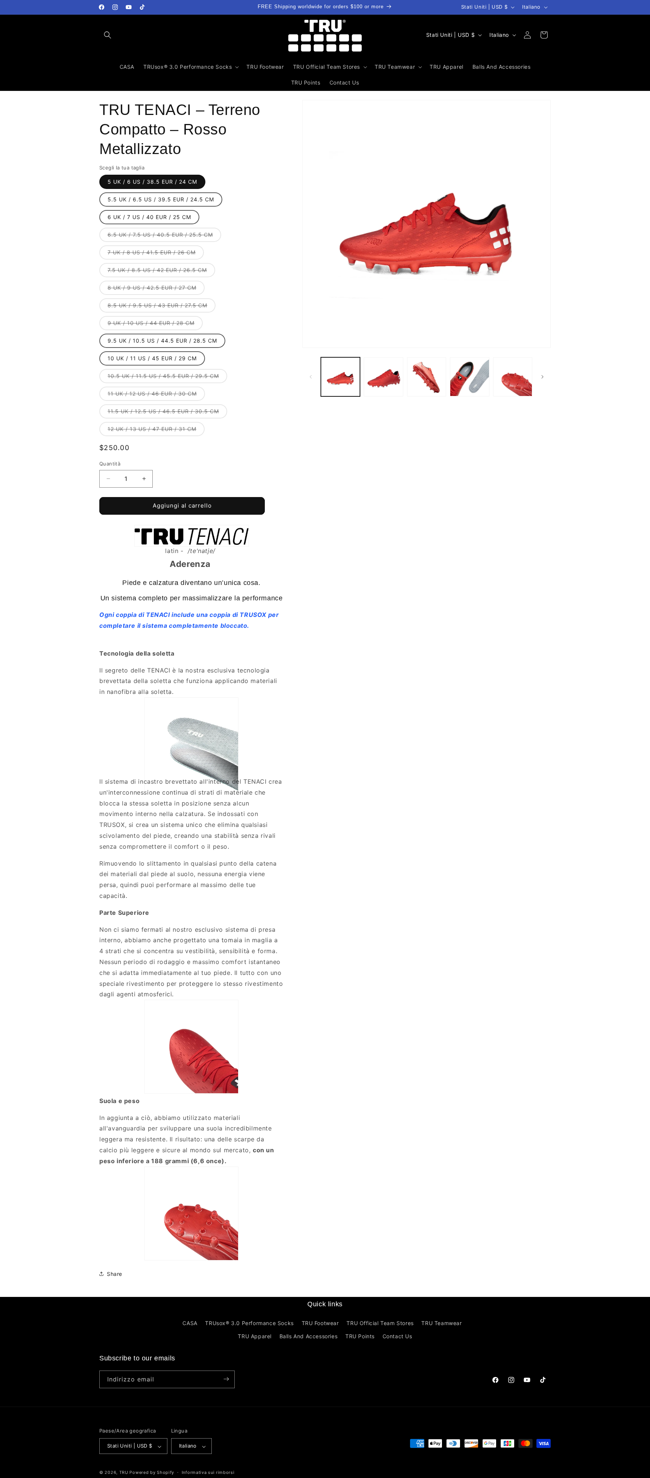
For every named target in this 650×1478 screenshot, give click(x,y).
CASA (189, 1322)
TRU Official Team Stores (379, 1322)
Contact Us (397, 1336)
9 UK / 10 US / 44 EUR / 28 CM (155, 324)
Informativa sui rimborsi (208, 1472)
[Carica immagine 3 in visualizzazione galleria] (426, 376)
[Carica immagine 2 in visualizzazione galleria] (383, 376)
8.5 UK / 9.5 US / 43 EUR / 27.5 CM (162, 307)
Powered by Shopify (151, 1472)
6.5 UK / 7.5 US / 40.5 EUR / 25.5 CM (164, 236)
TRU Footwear (320, 1322)
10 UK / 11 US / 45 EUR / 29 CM (152, 358)
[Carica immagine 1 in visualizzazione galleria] (340, 376)
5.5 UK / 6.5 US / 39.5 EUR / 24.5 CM (161, 199)
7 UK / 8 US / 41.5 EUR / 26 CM (156, 254)
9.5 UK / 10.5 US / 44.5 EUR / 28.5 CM (162, 340)
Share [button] (114, 1274)
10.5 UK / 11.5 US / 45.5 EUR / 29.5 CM (167, 377)
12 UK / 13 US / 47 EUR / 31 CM (156, 430)
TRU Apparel (255, 1336)
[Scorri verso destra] (542, 377)
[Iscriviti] (226, 1379)
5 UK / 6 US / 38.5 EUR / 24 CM (152, 181)
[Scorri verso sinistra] (310, 377)
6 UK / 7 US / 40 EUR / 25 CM (149, 217)
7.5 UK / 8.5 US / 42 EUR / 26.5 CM (161, 271)
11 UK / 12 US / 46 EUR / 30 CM (156, 395)
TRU (123, 1472)
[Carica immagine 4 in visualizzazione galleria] (469, 376)
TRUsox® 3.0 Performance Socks (249, 1322)
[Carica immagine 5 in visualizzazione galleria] (512, 376)
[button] (107, 35)
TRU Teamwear (441, 1322)
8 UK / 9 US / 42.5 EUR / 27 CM (156, 289)
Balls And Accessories (308, 1336)
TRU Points (360, 1336)
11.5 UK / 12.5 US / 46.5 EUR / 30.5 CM (167, 413)
